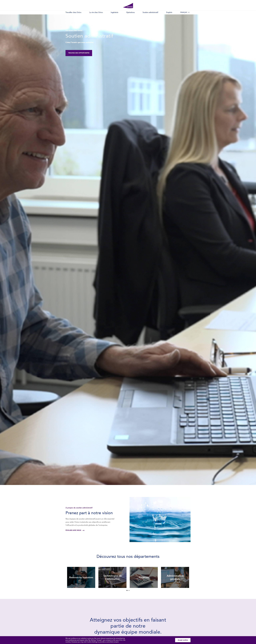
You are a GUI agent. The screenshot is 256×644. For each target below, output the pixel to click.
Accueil (68, 17)
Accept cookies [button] (183, 640)
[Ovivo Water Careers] (128, 5)
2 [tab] (129, 590)
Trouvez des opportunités (78, 53)
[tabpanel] (81, 577)
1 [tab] (127, 590)
